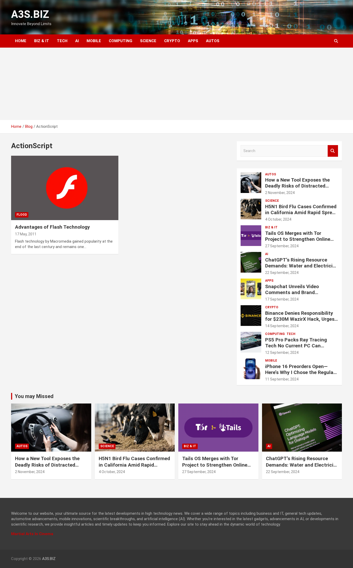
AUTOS (212, 41)
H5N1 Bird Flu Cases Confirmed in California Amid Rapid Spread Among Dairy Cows (301, 212)
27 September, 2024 (281, 246)
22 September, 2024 (281, 273)
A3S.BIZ (30, 14)
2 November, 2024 (280, 193)
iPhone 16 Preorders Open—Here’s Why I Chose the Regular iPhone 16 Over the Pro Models (300, 372)
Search (333, 151)
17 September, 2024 (281, 299)
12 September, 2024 (281, 352)
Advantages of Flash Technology (52, 227)
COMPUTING (120, 41)
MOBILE (94, 41)
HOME (20, 41)
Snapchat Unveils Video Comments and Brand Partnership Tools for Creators (299, 292)
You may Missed (34, 396)
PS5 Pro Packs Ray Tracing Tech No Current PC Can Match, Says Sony (296, 346)
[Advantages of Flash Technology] (65, 188)
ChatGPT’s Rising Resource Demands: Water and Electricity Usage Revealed (301, 266)
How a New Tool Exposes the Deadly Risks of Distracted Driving (297, 186)
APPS (193, 41)
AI (77, 41)
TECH (62, 41)
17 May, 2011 (25, 234)
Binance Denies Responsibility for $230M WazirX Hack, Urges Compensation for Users (299, 319)
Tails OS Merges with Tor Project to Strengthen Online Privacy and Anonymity (297, 239)
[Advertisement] (176, 84)
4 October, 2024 (278, 219)
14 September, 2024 (281, 326)
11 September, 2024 (281, 379)
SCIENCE (148, 41)
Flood (22, 214)
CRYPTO (172, 41)
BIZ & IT (41, 41)
